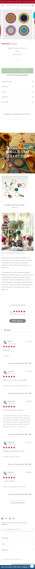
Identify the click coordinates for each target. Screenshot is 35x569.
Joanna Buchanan (10, 559)
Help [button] (3, 544)
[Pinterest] (10, 518)
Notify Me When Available (17, 75)
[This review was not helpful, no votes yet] (30, 363)
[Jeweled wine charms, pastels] (15, 189)
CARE (4, 92)
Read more (21, 427)
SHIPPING (5, 97)
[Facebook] (2, 518)
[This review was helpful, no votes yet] (26, 363)
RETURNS (5, 102)
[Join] (30, 529)
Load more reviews (17, 502)
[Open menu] (4, 5)
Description (7, 81)
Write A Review (17, 321)
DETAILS (5, 86)
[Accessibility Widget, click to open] (32, 566)
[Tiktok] (6, 518)
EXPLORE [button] (5, 538)
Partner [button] (5, 550)
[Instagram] (13, 518)
